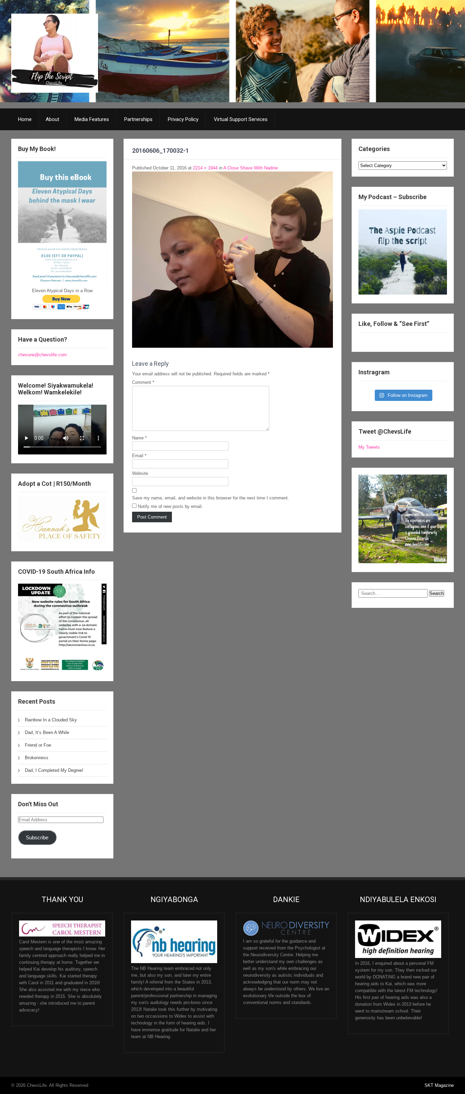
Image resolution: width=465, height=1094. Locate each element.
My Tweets (369, 447)
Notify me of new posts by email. (170, 506)
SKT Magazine (439, 1085)
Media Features (92, 119)
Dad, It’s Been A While (47, 732)
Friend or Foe (38, 745)
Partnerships (138, 119)
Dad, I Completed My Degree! (54, 770)
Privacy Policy (183, 119)
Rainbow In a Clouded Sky (51, 719)
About (52, 119)
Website (140, 473)
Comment (143, 382)
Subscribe (37, 837)
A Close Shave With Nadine (250, 167)
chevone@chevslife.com (42, 354)
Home (25, 119)
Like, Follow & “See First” (393, 323)
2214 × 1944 (205, 167)
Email (139, 455)
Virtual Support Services (241, 119)
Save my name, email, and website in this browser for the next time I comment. (210, 497)
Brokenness (36, 757)
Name (139, 437)
